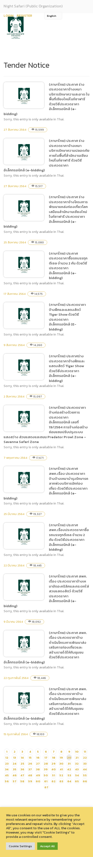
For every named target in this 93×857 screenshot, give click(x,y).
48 (30, 775)
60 (38, 781)
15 (30, 757)
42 (69, 769)
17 (45, 757)
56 (7, 781)
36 (22, 769)
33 (85, 763)
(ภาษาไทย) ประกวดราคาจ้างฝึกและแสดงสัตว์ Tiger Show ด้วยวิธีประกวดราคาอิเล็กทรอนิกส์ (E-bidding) (67, 317)
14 (22, 757)
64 (69, 781)
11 (85, 751)
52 (61, 775)
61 (45, 781)
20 (69, 757)
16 (38, 757)
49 (38, 775)
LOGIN (9, 15)
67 (46, 787)
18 (53, 757)
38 (38, 769)
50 (46, 775)
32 (77, 763)
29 (54, 763)
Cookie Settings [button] (20, 846)
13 (14, 757)
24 (14, 763)
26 (30, 763)
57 (14, 781)
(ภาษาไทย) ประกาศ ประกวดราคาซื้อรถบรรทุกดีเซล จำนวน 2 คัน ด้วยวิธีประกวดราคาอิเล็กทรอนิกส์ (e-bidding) (68, 266)
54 (77, 775)
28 (46, 763)
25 (22, 763)
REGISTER (24, 15)
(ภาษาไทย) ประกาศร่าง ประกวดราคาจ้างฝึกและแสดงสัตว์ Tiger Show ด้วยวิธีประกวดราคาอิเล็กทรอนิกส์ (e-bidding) (67, 368)
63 (61, 781)
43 (77, 769)
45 (7, 775)
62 (54, 781)
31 (69, 763)
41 (61, 769)
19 (61, 757)
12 (6, 757)
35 (14, 769)
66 (85, 781)
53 (69, 775)
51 (53, 775)
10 (77, 751)
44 (85, 769)
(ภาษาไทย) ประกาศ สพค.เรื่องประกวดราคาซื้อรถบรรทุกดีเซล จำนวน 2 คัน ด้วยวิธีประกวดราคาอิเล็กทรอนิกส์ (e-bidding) (69, 537)
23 (7, 763)
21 (76, 757)
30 (61, 763)
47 (22, 775)
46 (15, 775)
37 (30, 769)
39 (46, 769)
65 (77, 781)
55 (85, 775)
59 (30, 781)
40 (54, 769)
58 (22, 781)
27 (38, 763)
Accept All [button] (47, 846)
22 (85, 757)
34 (7, 769)
